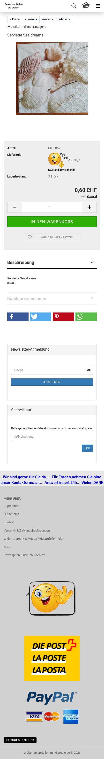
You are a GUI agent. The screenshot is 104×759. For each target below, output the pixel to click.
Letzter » (64, 19)
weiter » (47, 19)
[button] (14, 207)
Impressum (11, 506)
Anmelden (52, 382)
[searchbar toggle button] (74, 6)
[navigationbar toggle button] (98, 6)
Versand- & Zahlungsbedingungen (27, 530)
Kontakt (9, 522)
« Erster (15, 19)
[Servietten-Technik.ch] (12, 6)
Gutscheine (11, 514)
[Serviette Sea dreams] (52, 78)
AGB (7, 547)
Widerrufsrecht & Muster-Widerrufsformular (33, 538)
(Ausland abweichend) (61, 169)
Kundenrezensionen (26, 298)
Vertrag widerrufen (20, 740)
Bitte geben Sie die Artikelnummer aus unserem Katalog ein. (52, 428)
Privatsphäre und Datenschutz (24, 555)
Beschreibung (20, 262)
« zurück (31, 19)
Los (87, 448)
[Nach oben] (13, 752)
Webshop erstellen (36, 752)
